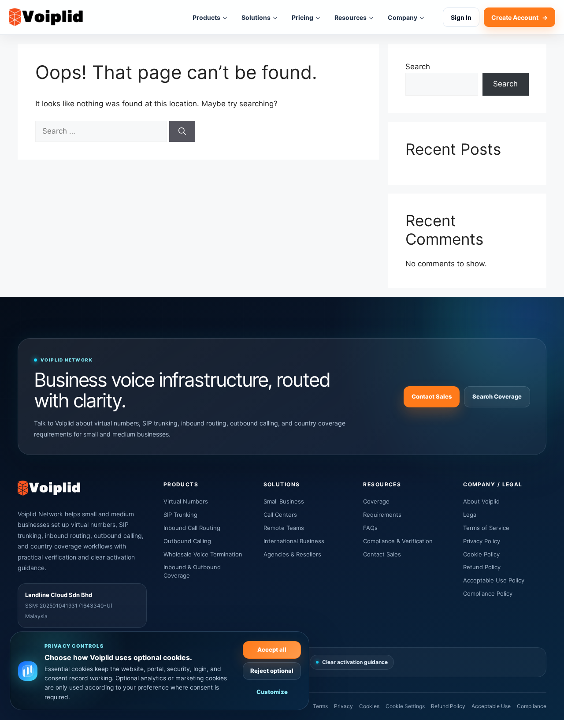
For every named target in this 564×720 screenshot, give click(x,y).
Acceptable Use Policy (493, 580)
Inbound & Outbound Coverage (192, 571)
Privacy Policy (481, 541)
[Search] (182, 131)
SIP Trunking (180, 514)
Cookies (369, 706)
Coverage (376, 501)
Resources (350, 17)
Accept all (271, 649)
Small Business (283, 501)
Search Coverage (497, 396)
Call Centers (280, 514)
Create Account (519, 17)
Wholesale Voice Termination (202, 554)
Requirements (382, 514)
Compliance (531, 706)
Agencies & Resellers (292, 554)
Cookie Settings (405, 706)
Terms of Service (486, 527)
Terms (320, 706)
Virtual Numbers (185, 501)
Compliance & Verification (398, 541)
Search (417, 66)
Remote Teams (283, 527)
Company (402, 17)
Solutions (256, 17)
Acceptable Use (491, 706)
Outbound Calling (187, 541)
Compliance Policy (487, 593)
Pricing (302, 17)
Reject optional (271, 670)
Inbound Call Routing (191, 527)
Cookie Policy (481, 554)
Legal (470, 514)
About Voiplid (481, 501)
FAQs (370, 527)
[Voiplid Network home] (46, 17)
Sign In (461, 17)
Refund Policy (482, 567)
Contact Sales (432, 396)
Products (206, 17)
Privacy (343, 706)
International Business (293, 541)
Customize (272, 691)
